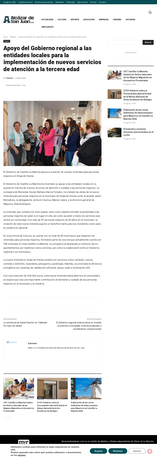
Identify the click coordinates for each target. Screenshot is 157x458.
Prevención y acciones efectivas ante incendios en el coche (138, 132)
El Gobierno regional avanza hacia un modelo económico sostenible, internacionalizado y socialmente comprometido (78, 325)
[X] (152, 2)
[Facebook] (143, 2)
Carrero (10, 78)
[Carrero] (16, 350)
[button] (150, 12)
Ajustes (137, 451)
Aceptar (98, 451)
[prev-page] (5, 418)
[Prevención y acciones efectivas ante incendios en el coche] (114, 132)
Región (13, 37)
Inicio (5, 37)
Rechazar (118, 451)
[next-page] (10, 418)
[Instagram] (147, 2)
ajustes (21, 455)
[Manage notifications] (149, 451)
